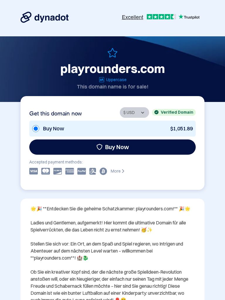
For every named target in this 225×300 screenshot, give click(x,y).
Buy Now (117, 147)
